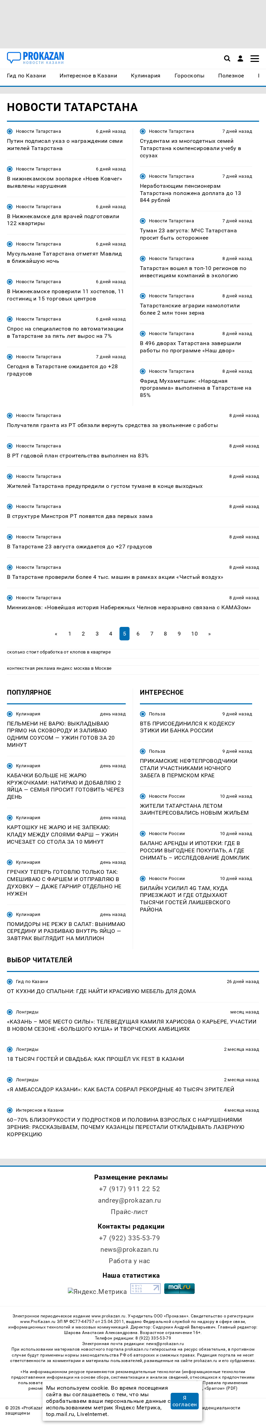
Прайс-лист (129, 1212)
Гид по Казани (32, 981)
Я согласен (184, 1401)
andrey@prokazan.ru (129, 1200)
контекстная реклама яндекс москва (48, 668)
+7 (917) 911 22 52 (129, 1189)
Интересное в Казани (40, 1110)
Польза (157, 713)
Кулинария (28, 713)
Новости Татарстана (38, 131)
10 (194, 633)
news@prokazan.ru (129, 1249)
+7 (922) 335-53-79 (129, 1238)
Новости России (167, 796)
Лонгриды (27, 1012)
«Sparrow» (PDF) (221, 1388)
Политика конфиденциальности (204, 1407)
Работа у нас (129, 1261)
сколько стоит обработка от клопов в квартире (59, 652)
